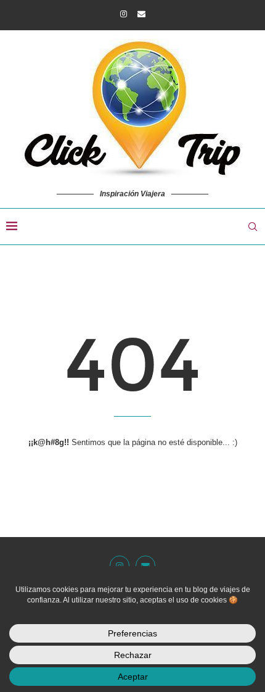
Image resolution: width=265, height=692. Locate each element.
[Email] (141, 14)
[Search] (253, 226)
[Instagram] (123, 14)
